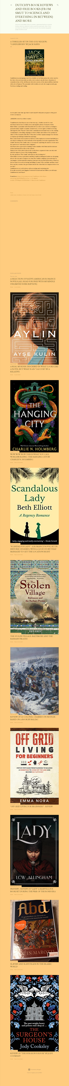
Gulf (28, 195)
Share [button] (11, 192)
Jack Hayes (31, 195)
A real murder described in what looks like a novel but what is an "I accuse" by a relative (34, 369)
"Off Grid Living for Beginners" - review (31, 806)
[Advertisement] (34, 256)
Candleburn (20, 195)
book (15, 195)
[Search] (58, 4)
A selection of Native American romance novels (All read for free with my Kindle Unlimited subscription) (32, 281)
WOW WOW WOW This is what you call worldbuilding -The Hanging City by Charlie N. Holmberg (30, 457)
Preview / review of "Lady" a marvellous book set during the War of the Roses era (33, 890)
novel (36, 195)
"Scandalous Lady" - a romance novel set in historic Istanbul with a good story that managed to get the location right (34, 549)
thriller (39, 195)
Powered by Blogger (36, 1069)
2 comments (17, 287)
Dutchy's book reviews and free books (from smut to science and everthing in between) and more (34, 13)
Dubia (24, 195)
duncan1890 (39, 1072)
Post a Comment (18, 462)
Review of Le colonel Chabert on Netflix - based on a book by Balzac (33, 718)
